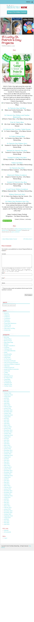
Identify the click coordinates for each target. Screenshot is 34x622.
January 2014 (7, 448)
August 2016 (7, 396)
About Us (6, 313)
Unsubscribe (7, 330)
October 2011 (7, 494)
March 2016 (7, 405)
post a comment (15, 231)
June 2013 (6, 460)
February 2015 (8, 426)
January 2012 (7, 489)
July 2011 (6, 499)
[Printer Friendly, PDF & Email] (7, 223)
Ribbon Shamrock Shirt (17, 194)
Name (3, 272)
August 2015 (7, 416)
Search (5, 302)
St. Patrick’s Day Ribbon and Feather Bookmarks (17, 116)
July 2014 (6, 438)
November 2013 (8, 452)
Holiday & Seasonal (19, 228)
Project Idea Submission (10, 323)
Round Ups (27, 228)
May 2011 (6, 502)
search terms (7, 326)
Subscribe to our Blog (9, 328)
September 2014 (8, 435)
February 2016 (8, 406)
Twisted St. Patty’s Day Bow (17, 158)
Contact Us (7, 316)
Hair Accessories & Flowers (11, 362)
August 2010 (7, 517)
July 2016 (6, 398)
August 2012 (7, 477)
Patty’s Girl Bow (17, 163)
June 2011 (6, 500)
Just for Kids (7, 371)
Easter (5, 352)
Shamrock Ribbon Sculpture (17, 175)
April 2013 (6, 463)
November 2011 (8, 492)
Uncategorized (8, 382)
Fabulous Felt (7, 355)
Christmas (6, 347)
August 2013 (7, 457)
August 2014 (7, 437)
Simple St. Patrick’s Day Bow (17, 182)
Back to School (8, 340)
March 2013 (7, 465)
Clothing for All (8, 349)
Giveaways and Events (10, 360)
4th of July (6, 337)
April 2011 (6, 504)
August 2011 (7, 497)
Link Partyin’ (7, 321)
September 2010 (8, 516)
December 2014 (8, 430)
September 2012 (8, 475)
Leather (6, 372)
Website (3, 283)
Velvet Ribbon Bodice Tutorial (9, 239)
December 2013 (8, 450)
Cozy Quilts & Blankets (9, 350)
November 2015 (8, 411)
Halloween (7, 365)
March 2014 (7, 445)
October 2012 (7, 474)
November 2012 (8, 472)
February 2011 (8, 507)
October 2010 (7, 514)
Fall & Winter (7, 357)
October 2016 (7, 393)
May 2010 (6, 522)
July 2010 (6, 519)
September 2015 (8, 415)
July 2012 (6, 479)
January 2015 (7, 428)
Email (3, 278)
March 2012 (7, 485)
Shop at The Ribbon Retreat (17, 11)
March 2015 (7, 425)
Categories (7, 315)
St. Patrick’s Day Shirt (17, 168)
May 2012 (6, 482)
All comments (7, 532)
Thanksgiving (7, 381)
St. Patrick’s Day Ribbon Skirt (17, 143)
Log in (5, 538)
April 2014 (6, 443)
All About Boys (8, 339)
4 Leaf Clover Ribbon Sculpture (17, 189)
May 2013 (6, 462)
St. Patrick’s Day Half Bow (17, 108)
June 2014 (6, 440)
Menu (28, 2)
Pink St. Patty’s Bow (17, 122)
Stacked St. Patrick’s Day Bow (17, 150)
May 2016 (6, 401)
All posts (6, 530)
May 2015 (6, 421)
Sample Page (7, 325)
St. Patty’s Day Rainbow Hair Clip (17, 201)
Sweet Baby (7, 379)
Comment (4, 253)
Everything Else (8, 354)
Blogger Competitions (9, 345)
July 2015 (6, 418)
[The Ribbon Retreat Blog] (17, 6)
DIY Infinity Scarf (27, 239)
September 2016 (8, 395)
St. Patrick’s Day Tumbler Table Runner (17, 129)
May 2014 (6, 442)
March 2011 (7, 505)
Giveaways (7, 320)
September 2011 (8, 495)
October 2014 (7, 433)
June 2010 (6, 521)
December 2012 (8, 470)
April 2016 (6, 403)
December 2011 (8, 490)
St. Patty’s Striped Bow (17, 136)
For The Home (7, 359)
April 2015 (6, 423)
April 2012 (6, 484)
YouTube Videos (8, 386)
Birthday (6, 344)
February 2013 (8, 467)
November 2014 (8, 432)
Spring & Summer (8, 376)
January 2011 (7, 509)
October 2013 (7, 453)
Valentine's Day (8, 384)
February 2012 (8, 487)
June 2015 (6, 420)
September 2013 (8, 455)
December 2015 (8, 410)
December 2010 (8, 511)
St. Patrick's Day (8, 377)
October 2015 (7, 413)
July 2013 (6, 458)
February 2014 (8, 447)
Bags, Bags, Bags (8, 342)
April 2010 (6, 524)
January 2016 (7, 408)
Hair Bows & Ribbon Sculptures (12, 364)
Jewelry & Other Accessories (11, 369)
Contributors (7, 318)
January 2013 (7, 469)
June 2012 (6, 480)
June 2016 (6, 400)
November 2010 (8, 512)
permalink (18, 230)
